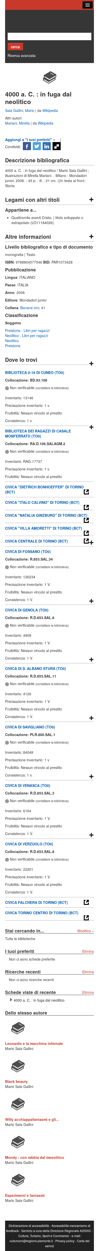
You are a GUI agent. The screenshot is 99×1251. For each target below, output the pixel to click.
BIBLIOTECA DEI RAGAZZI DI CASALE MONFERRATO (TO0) (38, 433)
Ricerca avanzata (22, 55)
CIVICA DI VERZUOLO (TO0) (29, 843)
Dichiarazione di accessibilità (29, 1225)
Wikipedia (50, 110)
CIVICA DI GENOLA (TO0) (26, 609)
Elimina (88, 951)
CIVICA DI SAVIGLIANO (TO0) (30, 726)
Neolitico (12, 340)
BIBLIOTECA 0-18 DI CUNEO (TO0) (34, 372)
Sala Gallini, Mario (20, 110)
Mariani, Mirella (18, 123)
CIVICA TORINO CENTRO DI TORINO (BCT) (41, 912)
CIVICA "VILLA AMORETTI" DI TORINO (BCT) (43, 528)
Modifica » (85, 930)
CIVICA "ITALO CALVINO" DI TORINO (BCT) (42, 502)
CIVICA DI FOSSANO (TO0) (28, 551)
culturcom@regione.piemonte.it (31, 1241)
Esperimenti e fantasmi (25, 1195)
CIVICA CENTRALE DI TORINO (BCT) (36, 541)
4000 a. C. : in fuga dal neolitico (39, 1000)
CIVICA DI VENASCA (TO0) (27, 785)
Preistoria (12, 345)
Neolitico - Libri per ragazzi (26, 335)
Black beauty (16, 1081)
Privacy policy (64, 1241)
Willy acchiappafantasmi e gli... (32, 1119)
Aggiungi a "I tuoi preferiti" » (30, 139)
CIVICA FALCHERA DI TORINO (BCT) (36, 902)
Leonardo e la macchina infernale (34, 1043)
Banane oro (29, 307)
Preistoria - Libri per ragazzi (27, 330)
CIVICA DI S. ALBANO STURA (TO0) (35, 668)
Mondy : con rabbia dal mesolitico (34, 1157)
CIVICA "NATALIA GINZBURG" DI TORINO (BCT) (46, 515)
